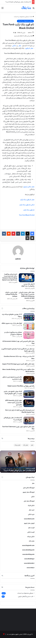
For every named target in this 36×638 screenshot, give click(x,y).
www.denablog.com (28, 550)
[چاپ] (28, 238)
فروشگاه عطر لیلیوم (28, 492)
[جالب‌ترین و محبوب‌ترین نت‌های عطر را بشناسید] (28, 380)
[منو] (3, 9)
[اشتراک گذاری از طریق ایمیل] (32, 238)
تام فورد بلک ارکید (28, 210)
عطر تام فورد (29, 48)
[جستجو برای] (33, 9)
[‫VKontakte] (4, 234)
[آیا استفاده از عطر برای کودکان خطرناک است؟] (28, 420)
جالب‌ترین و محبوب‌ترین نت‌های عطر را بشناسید (12, 378)
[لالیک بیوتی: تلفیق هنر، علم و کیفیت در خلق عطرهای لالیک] (28, 394)
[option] (18, 461)
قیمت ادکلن (30, 532)
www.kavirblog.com (28, 554)
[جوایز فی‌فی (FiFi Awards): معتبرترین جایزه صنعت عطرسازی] (28, 403)
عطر (19, 46)
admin (29, 33)
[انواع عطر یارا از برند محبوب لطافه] (28, 326)
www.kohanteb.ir (29, 563)
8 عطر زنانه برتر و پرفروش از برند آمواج (28, 285)
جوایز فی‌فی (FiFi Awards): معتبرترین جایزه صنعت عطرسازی (13, 402)
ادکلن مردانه (30, 537)
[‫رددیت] (9, 234)
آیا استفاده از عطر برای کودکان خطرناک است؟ (18, 2)
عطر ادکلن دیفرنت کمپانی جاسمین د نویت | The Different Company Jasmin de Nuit (26, 295)
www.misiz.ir (30, 568)
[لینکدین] (23, 234)
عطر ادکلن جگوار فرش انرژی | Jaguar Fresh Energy (18, 364)
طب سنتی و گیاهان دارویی (25, 596)
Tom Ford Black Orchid (26, 215)
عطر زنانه (25, 445)
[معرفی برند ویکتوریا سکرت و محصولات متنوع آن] (28, 335)
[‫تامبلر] (18, 234)
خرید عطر (31, 510)
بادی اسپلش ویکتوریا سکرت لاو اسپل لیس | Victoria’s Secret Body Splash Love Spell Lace (9, 277)
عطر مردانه (17, 445)
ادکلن (14, 46)
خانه (31, 17)
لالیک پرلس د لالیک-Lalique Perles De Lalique (11, 294)
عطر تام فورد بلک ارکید (27, 200)
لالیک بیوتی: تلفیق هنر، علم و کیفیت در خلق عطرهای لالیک (13, 392)
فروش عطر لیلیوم (29, 523)
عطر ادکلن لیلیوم (28, 187)
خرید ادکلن (31, 514)
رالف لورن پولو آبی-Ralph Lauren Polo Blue (21, 386)
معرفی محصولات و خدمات (21, 17)
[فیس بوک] (32, 234)
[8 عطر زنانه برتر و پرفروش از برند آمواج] (26, 277)
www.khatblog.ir (29, 559)
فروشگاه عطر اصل (29, 501)
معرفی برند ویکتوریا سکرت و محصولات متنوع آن (13, 333)
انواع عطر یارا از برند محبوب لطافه (12, 323)
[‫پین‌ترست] (13, 234)
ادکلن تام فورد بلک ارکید (26, 205)
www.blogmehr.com (28, 545)
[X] (28, 234)
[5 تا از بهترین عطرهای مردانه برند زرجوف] (28, 317)
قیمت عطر (31, 528)
